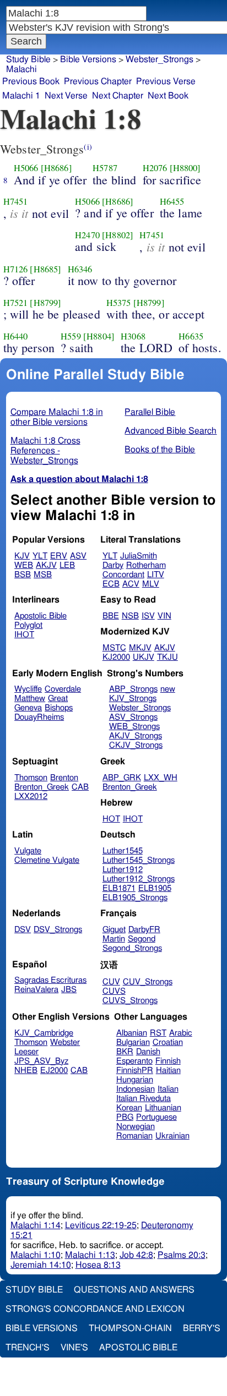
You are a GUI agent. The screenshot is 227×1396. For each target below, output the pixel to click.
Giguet (114, 930)
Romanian (134, 1136)
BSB (22, 575)
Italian (168, 1089)
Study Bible (28, 59)
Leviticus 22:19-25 (101, 1225)
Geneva (28, 708)
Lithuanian (163, 1108)
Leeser (26, 1052)
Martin (113, 939)
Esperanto (134, 1061)
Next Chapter (117, 95)
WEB (23, 565)
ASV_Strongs (133, 717)
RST (158, 1033)
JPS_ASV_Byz (41, 1061)
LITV (155, 575)
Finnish (168, 1061)
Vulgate (27, 851)
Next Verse (66, 95)
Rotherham (146, 565)
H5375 (118, 303)
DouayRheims (39, 717)
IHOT (24, 635)
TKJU (167, 657)
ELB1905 (154, 888)
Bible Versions (88, 59)
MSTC (114, 648)
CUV (111, 982)
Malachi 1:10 (35, 1255)
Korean (129, 1108)
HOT (111, 819)
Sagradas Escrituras (50, 980)
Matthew (29, 698)
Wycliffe (28, 689)
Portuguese (156, 1117)
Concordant (123, 575)
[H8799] (45, 303)
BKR (124, 1052)
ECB (111, 584)
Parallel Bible (150, 412)
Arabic (180, 1033)
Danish (148, 1052)
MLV (150, 584)
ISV (148, 616)
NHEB (25, 1070)
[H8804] (99, 336)
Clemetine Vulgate (46, 860)
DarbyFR (144, 930)
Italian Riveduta (143, 1098)
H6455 (172, 201)
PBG (124, 1117)
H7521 (15, 303)
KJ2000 (116, 657)
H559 (71, 336)
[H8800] (185, 168)
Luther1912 (122, 870)
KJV (22, 556)
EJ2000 (54, 1070)
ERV (58, 556)
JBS (69, 990)
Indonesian (135, 1089)
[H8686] (56, 168)
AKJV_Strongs (135, 736)
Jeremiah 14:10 (40, 1265)
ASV (78, 556)
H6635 (191, 336)
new (167, 689)
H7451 (15, 201)
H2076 (155, 168)
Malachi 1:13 (90, 1255)
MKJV (140, 648)
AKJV (46, 565)
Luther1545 (122, 851)
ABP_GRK (121, 778)
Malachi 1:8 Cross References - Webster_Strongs (45, 450)
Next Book (168, 95)
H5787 (105, 168)
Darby (112, 565)
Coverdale (63, 689)
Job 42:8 (136, 1255)
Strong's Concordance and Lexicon (95, 1309)
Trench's (28, 1347)
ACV (130, 584)
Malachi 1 (21, 95)
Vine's (74, 1347)
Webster (65, 1042)
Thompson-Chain (130, 1328)
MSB (43, 575)
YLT (40, 556)
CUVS (114, 991)
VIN (164, 616)
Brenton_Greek (41, 787)
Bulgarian (133, 1042)
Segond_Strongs (132, 948)
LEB (67, 565)
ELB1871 (119, 888)
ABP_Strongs (133, 689)
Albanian (131, 1033)
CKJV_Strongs (136, 745)
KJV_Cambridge (43, 1033)
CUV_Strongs (147, 982)
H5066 (26, 168)
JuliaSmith (138, 556)
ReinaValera (36, 990)
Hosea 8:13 (98, 1265)
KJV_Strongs (132, 698)
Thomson (30, 778)
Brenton (64, 778)
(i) (87, 146)
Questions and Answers (134, 1289)
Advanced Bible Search (171, 430)
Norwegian (135, 1127)
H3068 (133, 336)
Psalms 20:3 (182, 1255)
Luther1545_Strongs (138, 860)
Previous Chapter (98, 81)
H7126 (15, 269)
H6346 (80, 269)
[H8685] (45, 269)
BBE (110, 616)
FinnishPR (134, 1070)
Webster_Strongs (140, 708)
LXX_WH (160, 778)
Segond (141, 939)
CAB (80, 787)
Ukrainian (172, 1136)
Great (58, 698)
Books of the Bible (160, 449)
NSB (130, 616)
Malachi (21, 69)
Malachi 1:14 (35, 1225)
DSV (22, 930)
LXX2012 (30, 796)
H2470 (87, 235)
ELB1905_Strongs (134, 898)
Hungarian (134, 1080)
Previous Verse (166, 81)
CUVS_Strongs (130, 1001)
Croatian (168, 1042)
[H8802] (117, 235)
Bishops (59, 708)
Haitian (168, 1070)
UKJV (143, 657)
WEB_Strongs (134, 726)
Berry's (201, 1328)
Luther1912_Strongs (138, 879)
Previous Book (31, 81)
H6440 (15, 336)
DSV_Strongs (58, 930)
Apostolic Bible (138, 1347)
